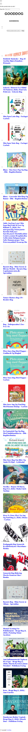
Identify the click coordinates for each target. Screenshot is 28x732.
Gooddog (9, 730)
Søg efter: (2, 9)
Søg (23, 30)
